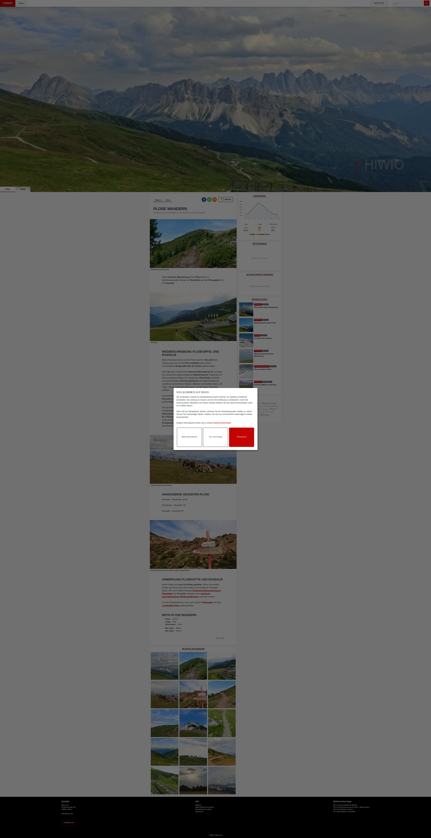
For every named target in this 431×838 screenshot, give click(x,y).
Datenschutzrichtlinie (222, 423)
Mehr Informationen (189, 437)
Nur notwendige (215, 437)
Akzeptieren (242, 437)
